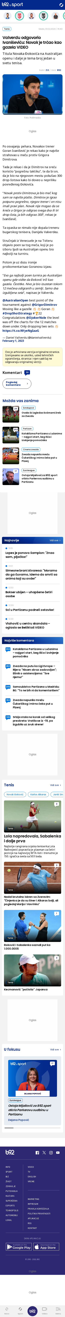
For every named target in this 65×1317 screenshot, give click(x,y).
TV (29, 1171)
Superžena (12, 1200)
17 (16, 471)
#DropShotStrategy (17, 313)
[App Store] (46, 1247)
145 (8, 717)
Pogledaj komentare (13, 384)
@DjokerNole (36, 318)
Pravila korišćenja (38, 1208)
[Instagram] (51, 1152)
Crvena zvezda (31, 449)
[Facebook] (37, 1152)
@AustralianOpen (15, 300)
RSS (30, 1223)
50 (27, 372)
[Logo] (12, 5)
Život (9, 1181)
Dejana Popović (18, 1120)
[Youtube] (58, 1152)
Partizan (27, 428)
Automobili (12, 1215)
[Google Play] (19, 1247)
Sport (9, 1171)
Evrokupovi (28, 407)
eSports (10, 1205)
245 (8, 686)
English (32, 1176)
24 (15, 408)
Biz (7, 1176)
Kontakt (32, 1228)
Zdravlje (11, 1186)
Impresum (33, 1204)
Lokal (9, 1220)
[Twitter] (44, 1152)
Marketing (33, 1199)
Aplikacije (33, 1218)
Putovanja (12, 1191)
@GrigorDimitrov (44, 305)
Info (8, 1167)
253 (8, 666)
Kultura (10, 1196)
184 (16, 450)
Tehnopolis (12, 1210)
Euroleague (29, 470)
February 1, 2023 (13, 341)
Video (31, 1167)
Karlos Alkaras (38, 794)
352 (16, 429)
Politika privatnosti (39, 1213)
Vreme (31, 1181)
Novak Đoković (15, 794)
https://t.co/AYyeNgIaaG (20, 331)
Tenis (7, 28)
